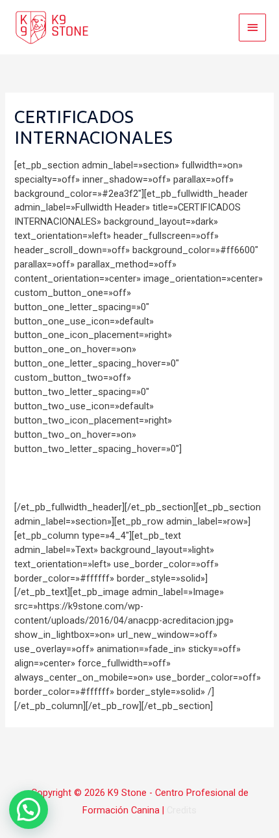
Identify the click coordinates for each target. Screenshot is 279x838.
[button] (28, 809)
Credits (182, 810)
